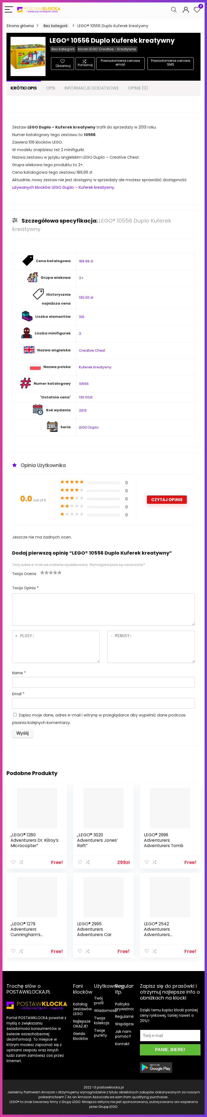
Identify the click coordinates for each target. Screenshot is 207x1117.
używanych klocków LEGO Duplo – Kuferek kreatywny (63, 187)
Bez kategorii (55, 25)
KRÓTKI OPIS (24, 88)
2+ (81, 277)
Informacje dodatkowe (91, 88)
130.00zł (85, 397)
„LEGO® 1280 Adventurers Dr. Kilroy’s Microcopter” (34, 840)
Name (19, 673)
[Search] (173, 10)
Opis (50, 88)
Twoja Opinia (25, 588)
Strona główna (20, 25)
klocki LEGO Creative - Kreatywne (107, 49)
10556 (84, 383)
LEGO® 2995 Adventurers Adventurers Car (94, 929)
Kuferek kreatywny (95, 367)
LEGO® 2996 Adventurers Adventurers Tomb (163, 840)
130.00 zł (86, 297)
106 (81, 316)
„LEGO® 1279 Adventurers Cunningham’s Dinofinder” (25, 932)
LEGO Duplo (89, 427)
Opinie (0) (138, 88)
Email (18, 694)
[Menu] (8, 10)
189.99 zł (86, 261)
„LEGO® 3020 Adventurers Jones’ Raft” (97, 840)
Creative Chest (92, 350)
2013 (83, 410)
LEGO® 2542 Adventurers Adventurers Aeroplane (157, 932)
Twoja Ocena (24, 573)
